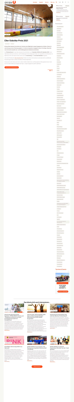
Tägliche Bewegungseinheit (61, 206)
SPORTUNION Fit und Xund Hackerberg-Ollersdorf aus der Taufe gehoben (59, 348)
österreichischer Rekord (61, 144)
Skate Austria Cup (60, 169)
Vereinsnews (59, 247)
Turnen (58, 210)
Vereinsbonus (59, 241)
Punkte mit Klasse (60, 157)
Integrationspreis (60, 91)
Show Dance (59, 167)
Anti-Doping (59, 41)
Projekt (58, 155)
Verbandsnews (59, 239)
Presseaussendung (60, 152)
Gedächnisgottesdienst (61, 78)
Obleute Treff (59, 132)
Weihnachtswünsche (60, 253)
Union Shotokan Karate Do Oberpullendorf (61, 222)
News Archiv (37, 366)
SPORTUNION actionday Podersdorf (63, 189)
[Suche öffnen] (56, 2)
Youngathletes (59, 266)
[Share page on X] (52, 70)
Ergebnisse (59, 64)
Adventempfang (59, 34)
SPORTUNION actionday (61, 187)
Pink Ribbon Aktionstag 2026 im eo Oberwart (13, 347)
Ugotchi (58, 219)
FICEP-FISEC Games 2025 (61, 72)
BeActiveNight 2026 (60, 47)
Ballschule (58, 43)
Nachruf (58, 118)
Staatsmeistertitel (60, 199)
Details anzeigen (63, 291)
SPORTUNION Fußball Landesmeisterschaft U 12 (61, 192)
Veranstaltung (59, 228)
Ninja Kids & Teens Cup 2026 (62, 128)
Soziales (58, 171)
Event (58, 66)
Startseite (6, 36)
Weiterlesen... (58, 12)
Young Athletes (59, 264)
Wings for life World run (61, 260)
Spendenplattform (60, 175)
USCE (58, 226)
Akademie (58, 36)
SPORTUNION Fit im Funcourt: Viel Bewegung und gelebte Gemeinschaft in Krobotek (37, 348)
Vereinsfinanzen (59, 243)
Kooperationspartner (60, 103)
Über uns (52, 2)
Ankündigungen (14, 36)
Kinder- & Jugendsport (61, 99)
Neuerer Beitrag (60, 16)
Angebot (41, 2)
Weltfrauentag (59, 255)
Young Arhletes (59, 262)
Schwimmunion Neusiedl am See (62, 163)
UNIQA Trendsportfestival (61, 224)
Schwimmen (59, 161)
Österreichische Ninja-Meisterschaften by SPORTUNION (62, 142)
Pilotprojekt (59, 146)
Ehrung (58, 59)
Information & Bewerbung (12, 67)
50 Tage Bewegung (60, 26)
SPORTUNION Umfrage (60, 197)
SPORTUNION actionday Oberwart (62, 287)
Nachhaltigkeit (59, 116)
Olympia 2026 (59, 137)
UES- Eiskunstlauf (60, 212)
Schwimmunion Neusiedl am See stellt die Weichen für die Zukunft (58, 315)
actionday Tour (59, 32)
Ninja (58, 124)
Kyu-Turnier (59, 105)
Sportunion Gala (59, 195)
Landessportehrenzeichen (61, 107)
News (10, 36)
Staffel (58, 201)
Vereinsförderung (60, 245)
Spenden (58, 173)
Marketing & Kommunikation (62, 112)
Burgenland (59, 55)
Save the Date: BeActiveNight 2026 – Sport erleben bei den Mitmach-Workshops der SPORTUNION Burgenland (36, 316)
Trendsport (59, 208)
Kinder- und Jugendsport (61, 101)
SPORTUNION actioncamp (61, 185)
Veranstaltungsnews (60, 230)
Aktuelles (35, 2)
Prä (57, 150)
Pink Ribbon (59, 148)
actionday (58, 30)
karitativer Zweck (60, 97)
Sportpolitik (59, 183)
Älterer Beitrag (59, 5)
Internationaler (59, 93)
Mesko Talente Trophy (60, 114)
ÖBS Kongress (59, 135)
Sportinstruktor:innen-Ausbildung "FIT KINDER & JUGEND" (63, 181)
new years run (59, 120)
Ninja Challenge (59, 126)
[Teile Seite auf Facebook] (50, 70)
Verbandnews (59, 237)
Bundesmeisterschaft (60, 53)
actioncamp (59, 28)
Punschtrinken (59, 159)
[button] (56, 271)
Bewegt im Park (59, 49)
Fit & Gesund (59, 74)
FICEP (58, 70)
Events (58, 68)
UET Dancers (59, 217)
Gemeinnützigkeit (60, 80)
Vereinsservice (59, 249)
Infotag (58, 89)
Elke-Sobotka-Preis (19, 57)
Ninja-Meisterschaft (60, 130)
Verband (58, 235)
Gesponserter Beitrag (60, 82)
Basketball (58, 45)
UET (57, 215)
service (58, 165)
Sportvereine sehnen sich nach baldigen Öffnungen (61, 8)
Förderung (12, 43)
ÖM (57, 139)
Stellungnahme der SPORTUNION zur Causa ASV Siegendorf (62, 204)
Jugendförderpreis (60, 95)
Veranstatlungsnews (60, 232)
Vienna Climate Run (60, 251)
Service (46, 2)
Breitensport (59, 51)
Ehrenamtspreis (59, 57)
